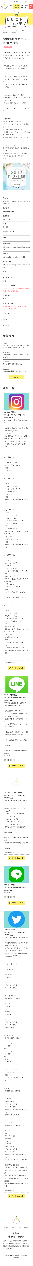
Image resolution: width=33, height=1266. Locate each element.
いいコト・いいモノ (13, 30)
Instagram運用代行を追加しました (15, 371)
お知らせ (26, 6)
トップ (4, 30)
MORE (16, 377)
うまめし (11, 6)
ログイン (18, 2)
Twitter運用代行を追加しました (14, 364)
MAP (6, 203)
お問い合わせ (28, 2)
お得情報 (22, 6)
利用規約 (6, 1227)
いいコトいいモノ (16, 6)
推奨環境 (26, 1227)
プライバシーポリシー (16, 1227)
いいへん (7, 46)
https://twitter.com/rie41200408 (14, 257)
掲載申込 (31, 6)
